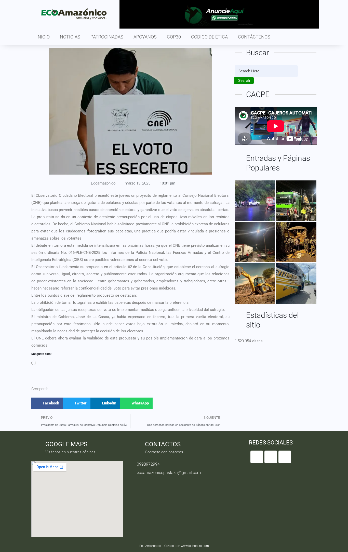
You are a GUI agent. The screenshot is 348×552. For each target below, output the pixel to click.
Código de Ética (209, 37)
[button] (47, 403)
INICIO (43, 37)
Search (244, 80)
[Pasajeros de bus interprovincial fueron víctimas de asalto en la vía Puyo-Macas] (296, 283)
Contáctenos (254, 37)
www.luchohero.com (195, 546)
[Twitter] (270, 457)
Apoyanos (145, 37)
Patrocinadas (106, 37)
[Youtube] (284, 457)
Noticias (70, 37)
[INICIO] (296, 200)
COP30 (174, 37)
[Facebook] (256, 457)
